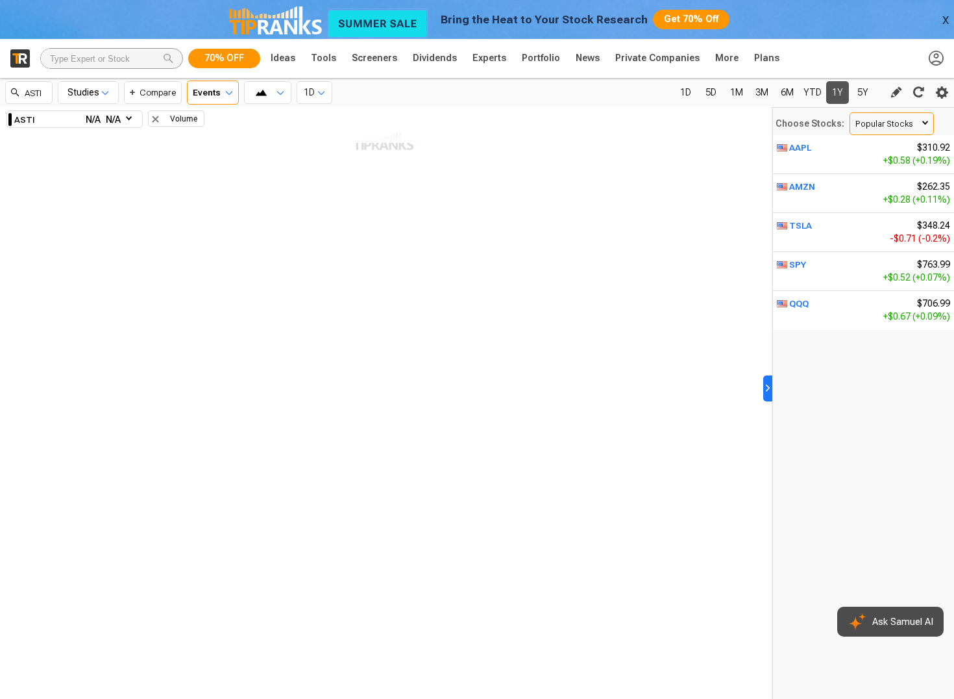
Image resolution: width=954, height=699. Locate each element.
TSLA (800, 225)
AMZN (802, 186)
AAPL (800, 147)
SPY (797, 264)
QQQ (799, 303)
